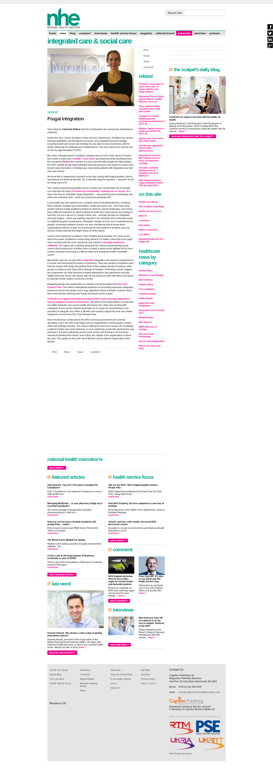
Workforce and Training (151, 275)
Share (80, 352)
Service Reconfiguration (151, 341)
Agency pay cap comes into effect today (151, 139)
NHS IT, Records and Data (149, 347)
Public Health (146, 298)
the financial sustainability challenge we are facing (98, 191)
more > (82, 647)
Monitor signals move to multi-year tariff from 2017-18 (151, 131)
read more (52, 496)
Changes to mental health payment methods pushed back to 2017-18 (152, 120)
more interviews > (119, 644)
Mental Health (146, 317)
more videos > (56, 467)
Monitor (66, 161)
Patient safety (146, 284)
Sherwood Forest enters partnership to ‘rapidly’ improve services (151, 99)
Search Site (175, 12)
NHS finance (145, 322)
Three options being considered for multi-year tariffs (150, 109)
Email (67, 352)
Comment (95, 352)
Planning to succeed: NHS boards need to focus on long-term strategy (150, 159)
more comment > (119, 600)
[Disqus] (90, 405)
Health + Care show (84, 158)
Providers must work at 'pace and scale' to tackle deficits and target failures (151, 88)
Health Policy (146, 270)
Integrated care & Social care (151, 311)
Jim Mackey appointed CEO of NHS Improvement (150, 148)
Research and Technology (146, 335)
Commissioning (147, 294)
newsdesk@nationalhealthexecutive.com (199, 692)
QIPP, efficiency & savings (148, 328)
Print (54, 352)
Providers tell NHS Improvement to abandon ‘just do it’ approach (148, 172)
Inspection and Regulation (146, 304)
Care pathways (147, 289)
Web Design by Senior (180, 753)
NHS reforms (146, 280)
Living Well (87, 260)
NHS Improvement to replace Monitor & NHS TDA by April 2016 (151, 183)
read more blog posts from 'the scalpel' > (192, 136)
